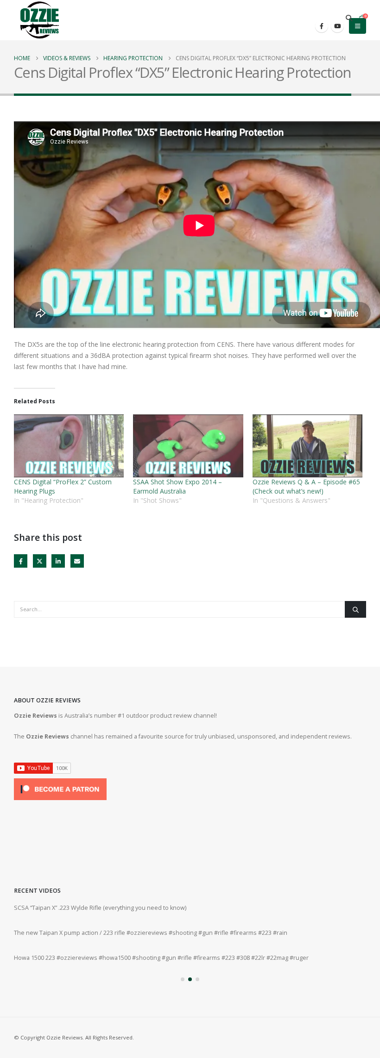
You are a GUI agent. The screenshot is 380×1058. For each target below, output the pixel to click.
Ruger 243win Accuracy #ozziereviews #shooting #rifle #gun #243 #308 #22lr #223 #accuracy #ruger (151, 933)
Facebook (20, 561)
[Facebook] (321, 25)
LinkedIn (58, 561)
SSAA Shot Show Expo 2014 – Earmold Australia (177, 486)
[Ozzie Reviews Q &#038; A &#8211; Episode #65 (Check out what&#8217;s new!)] (307, 445)
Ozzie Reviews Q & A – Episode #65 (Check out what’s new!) (306, 486)
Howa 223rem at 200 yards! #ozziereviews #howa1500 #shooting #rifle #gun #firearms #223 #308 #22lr (156, 908)
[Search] (355, 609)
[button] (349, 18)
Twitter (39, 561)
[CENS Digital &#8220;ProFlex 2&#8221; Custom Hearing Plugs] (69, 445)
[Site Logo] (39, 20)
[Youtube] (337, 25)
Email (77, 561)
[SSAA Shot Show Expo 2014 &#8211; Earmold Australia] (188, 445)
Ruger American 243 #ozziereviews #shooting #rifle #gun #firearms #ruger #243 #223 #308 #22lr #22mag (159, 958)
